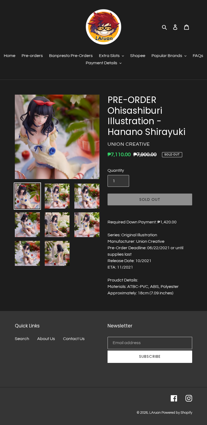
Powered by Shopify (176, 413)
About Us (46, 339)
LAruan (155, 413)
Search (22, 339)
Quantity (116, 170)
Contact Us (74, 339)
